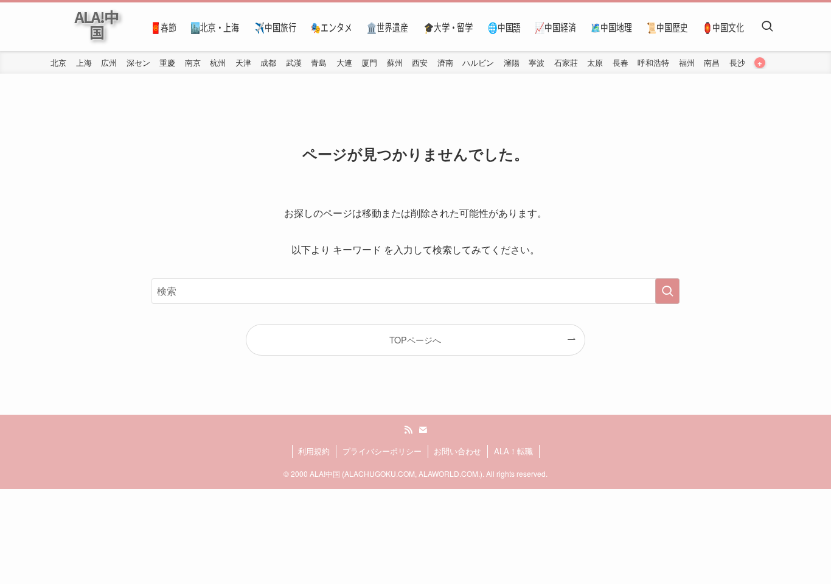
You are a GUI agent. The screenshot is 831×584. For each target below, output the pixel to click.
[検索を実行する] (667, 291)
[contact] (422, 429)
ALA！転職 (513, 451)
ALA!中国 (96, 24)
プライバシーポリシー (382, 451)
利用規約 (314, 451)
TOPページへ (415, 339)
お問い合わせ (457, 451)
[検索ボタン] (767, 26)
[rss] (408, 429)
